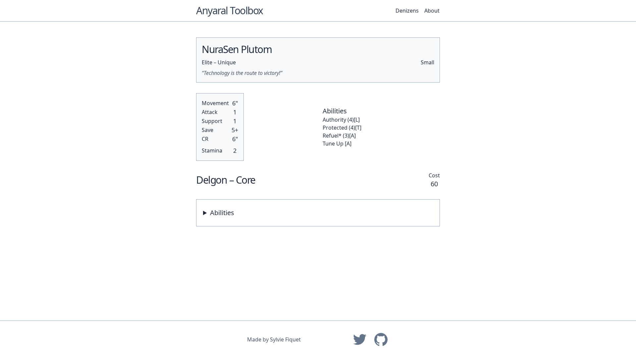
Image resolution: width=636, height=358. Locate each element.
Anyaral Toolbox (229, 10)
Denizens (407, 10)
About (432, 10)
